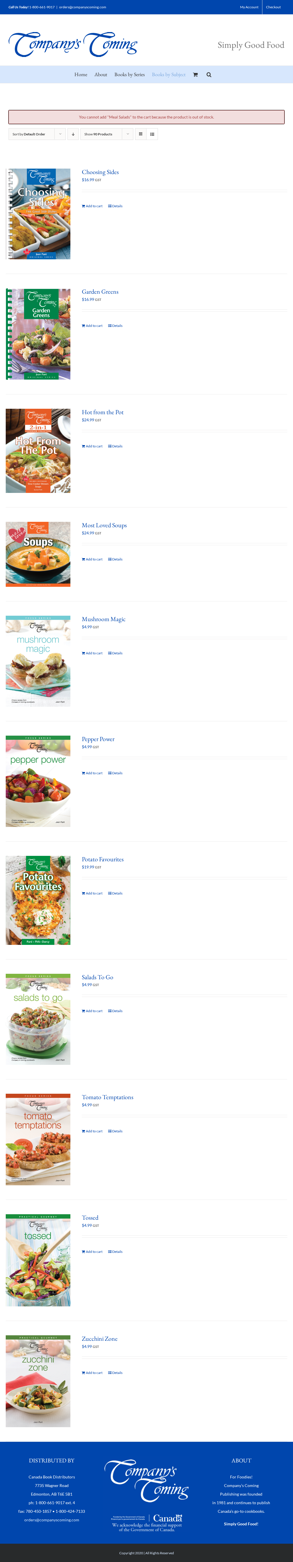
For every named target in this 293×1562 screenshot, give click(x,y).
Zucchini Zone (100, 1338)
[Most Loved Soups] (38, 554)
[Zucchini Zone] (38, 1381)
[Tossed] (38, 1260)
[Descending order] (73, 134)
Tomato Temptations (107, 1097)
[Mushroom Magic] (38, 661)
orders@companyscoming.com (82, 7)
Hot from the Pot (103, 412)
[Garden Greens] (38, 334)
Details (117, 206)
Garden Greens (100, 291)
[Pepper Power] (38, 781)
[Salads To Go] (38, 1019)
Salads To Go (97, 977)
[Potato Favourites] (38, 900)
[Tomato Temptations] (38, 1139)
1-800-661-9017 (42, 7)
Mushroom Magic (104, 619)
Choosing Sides (100, 172)
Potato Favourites (103, 859)
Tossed (90, 1217)
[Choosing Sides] (38, 214)
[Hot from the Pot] (38, 451)
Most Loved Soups (104, 525)
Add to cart (94, 206)
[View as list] (152, 134)
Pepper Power (98, 739)
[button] (209, 74)
